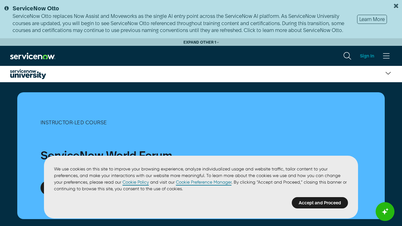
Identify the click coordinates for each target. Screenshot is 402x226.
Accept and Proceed (320, 203)
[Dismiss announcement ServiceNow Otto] (396, 6)
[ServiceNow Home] (32, 55)
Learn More (372, 19)
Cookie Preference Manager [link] (203, 182)
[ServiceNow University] (28, 74)
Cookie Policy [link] (135, 182)
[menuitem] (347, 56)
